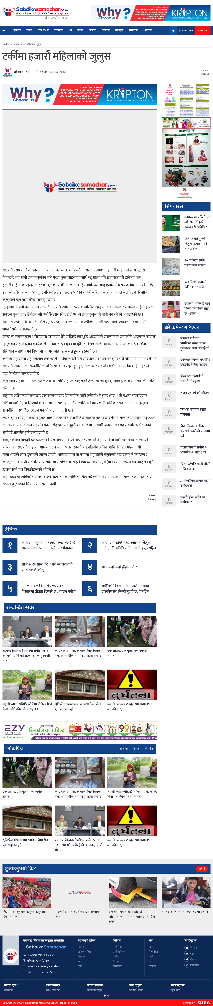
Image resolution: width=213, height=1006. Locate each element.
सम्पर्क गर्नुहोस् (85, 952)
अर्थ (70, 30)
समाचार (152, 966)
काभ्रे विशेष (43, 30)
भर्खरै (151, 956)
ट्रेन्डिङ (116, 956)
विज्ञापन (82, 956)
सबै (201, 869)
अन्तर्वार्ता (147, 30)
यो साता (136, 749)
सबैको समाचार (22, 71)
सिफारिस (117, 966)
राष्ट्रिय (29, 30)
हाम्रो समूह (82, 947)
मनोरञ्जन (119, 30)
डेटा (79, 961)
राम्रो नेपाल (118, 947)
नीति (80, 966)
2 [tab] (108, 996)
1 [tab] (105, 996)
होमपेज (17, 30)
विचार (116, 961)
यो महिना (149, 749)
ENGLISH (202, 30)
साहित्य (92, 30)
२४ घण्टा (123, 749)
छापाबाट (133, 30)
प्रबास (80, 30)
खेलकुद (106, 30)
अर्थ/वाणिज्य (119, 952)
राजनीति (58, 30)
